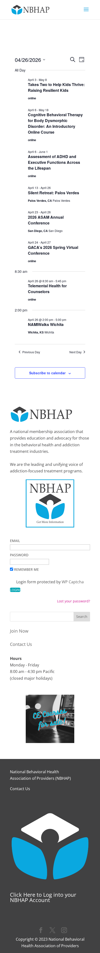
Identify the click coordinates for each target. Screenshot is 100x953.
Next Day (75, 352)
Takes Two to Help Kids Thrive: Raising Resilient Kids (56, 87)
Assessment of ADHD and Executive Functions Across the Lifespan (54, 162)
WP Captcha (73, 582)
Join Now (19, 631)
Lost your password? (73, 601)
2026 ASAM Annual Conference (46, 220)
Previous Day (31, 352)
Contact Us (21, 644)
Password (19, 555)
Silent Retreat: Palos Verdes (53, 192)
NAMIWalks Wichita (46, 324)
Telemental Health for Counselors (47, 288)
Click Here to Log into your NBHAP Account (43, 897)
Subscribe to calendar (47, 372)
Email (15, 540)
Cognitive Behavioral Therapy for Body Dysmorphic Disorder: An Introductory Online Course (55, 123)
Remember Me (26, 569)
